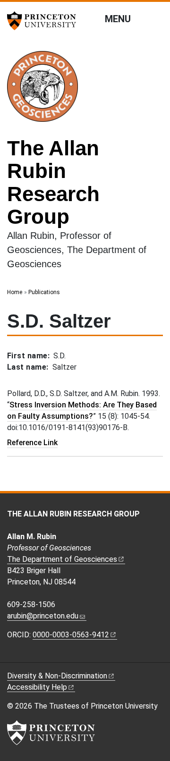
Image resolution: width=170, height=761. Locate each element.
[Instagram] (22, 655)
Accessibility (37, 687)
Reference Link (32, 442)
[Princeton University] (45, 20)
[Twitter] (43, 655)
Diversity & (57, 675)
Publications (44, 292)
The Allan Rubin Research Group (53, 182)
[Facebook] (11, 655)
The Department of (62, 559)
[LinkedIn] (32, 655)
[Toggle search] (156, 18)
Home (14, 292)
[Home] (46, 90)
